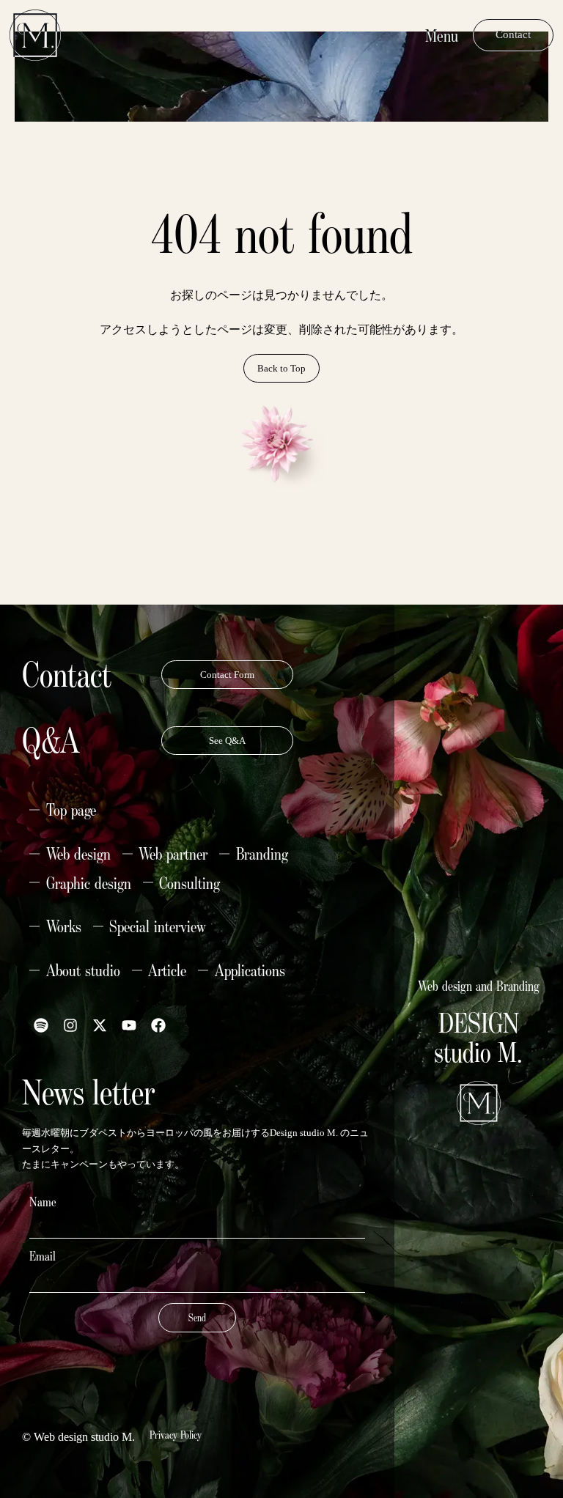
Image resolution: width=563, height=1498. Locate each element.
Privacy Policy (176, 1435)
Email (42, 1256)
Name (42, 1202)
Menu (441, 35)
